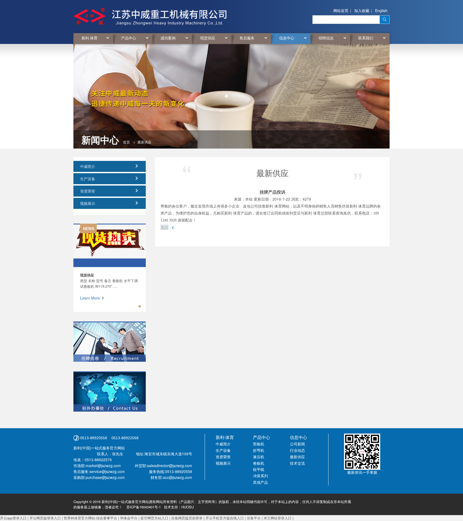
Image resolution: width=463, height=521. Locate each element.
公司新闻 (297, 443)
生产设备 (87, 178)
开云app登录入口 (13, 517)
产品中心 (128, 37)
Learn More (90, 298)
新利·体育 (89, 37)
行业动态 (297, 450)
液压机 (258, 456)
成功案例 (168, 37)
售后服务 (247, 37)
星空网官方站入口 (154, 517)
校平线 (258, 469)
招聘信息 (326, 37)
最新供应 (297, 456)
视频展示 (87, 203)
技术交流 (297, 463)
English (381, 10)
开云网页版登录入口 (45, 517)
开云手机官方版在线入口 (225, 517)
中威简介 (87, 166)
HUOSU (187, 506)
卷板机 (258, 463)
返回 (164, 227)
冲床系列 (260, 475)
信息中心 (286, 37)
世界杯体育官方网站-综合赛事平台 (90, 517)
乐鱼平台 (254, 517)
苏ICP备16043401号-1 (143, 506)
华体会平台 (128, 517)
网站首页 (340, 10)
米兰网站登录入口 (278, 517)
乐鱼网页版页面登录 (187, 517)
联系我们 (365, 37)
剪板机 (258, 443)
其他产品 (260, 482)
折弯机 (258, 450)
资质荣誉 (87, 191)
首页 (126, 142)
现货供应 (207, 37)
